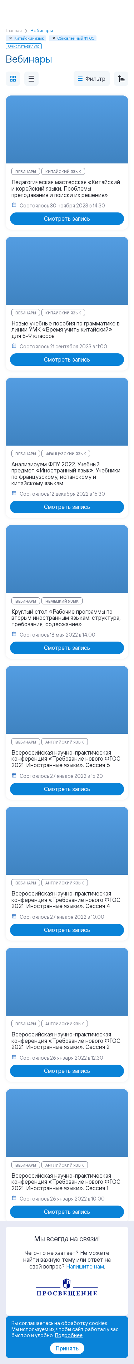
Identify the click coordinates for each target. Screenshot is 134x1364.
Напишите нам (85, 1266)
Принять (67, 1348)
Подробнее (69, 1335)
